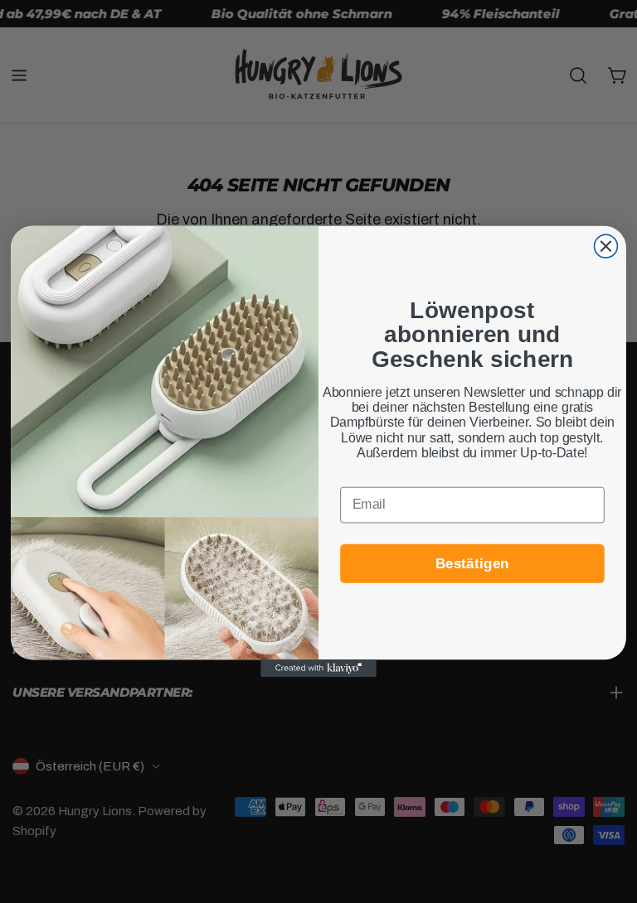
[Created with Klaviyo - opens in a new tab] (318, 668)
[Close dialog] (606, 246)
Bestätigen (472, 563)
